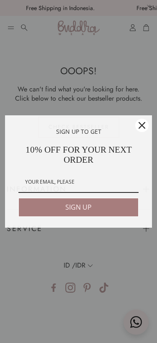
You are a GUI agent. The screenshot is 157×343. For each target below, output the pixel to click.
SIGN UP (78, 207)
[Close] (142, 125)
